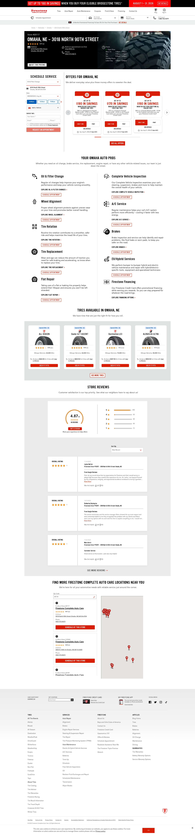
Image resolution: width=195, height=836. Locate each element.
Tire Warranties (33, 793)
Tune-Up (66, 759)
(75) (87, 347)
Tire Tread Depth (34, 804)
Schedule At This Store (75, 627)
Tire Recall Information (36, 801)
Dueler (30, 763)
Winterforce (32, 745)
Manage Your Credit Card (98, 702)
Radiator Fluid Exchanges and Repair (76, 774)
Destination (32, 733)
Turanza (30, 756)
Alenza (30, 722)
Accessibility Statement (77, 820)
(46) (43, 44)
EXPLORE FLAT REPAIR (49, 295)
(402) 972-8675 (70, 54)
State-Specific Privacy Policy (126, 820)
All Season (31, 730)
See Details (87, 128)
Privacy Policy (49, 820)
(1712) (122, 347)
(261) (51, 347)
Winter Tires (32, 812)
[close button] (192, 828)
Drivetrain (66, 763)
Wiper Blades (67, 786)
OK (148, 830)
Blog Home (136, 718)
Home (33, 27)
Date (27, 93)
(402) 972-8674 (60, 655)
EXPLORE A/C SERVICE (120, 219)
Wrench (100, 752)
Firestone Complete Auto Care (70, 608)
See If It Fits (44, 365)
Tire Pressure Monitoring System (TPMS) (77, 741)
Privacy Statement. (53, 125)
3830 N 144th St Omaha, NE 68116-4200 (69, 649)
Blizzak (30, 726)
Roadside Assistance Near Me (108, 745)
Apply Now (94, 700)
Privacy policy (100, 831)
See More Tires (97, 375)
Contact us (31, 699)
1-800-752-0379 (163, 19)
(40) (69, 645)
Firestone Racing (34, 797)
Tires (134, 722)
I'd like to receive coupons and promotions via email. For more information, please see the (45, 124)
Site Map (30, 820)
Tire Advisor (32, 789)
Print (93, 124)
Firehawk (31, 771)
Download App (129, 704)
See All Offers (117, 143)
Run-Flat (31, 767)
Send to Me (80, 124)
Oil (64, 771)
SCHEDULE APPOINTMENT (51, 195)
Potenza (30, 759)
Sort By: (113, 446)
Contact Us (101, 726)
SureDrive (31, 774)
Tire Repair (66, 737)
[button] (59, 11)
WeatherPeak (32, 737)
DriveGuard (32, 741)
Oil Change (136, 737)
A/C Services (67, 752)
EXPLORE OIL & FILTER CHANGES (53, 189)
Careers (66, 820)
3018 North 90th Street (61, 27)
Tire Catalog (32, 786)
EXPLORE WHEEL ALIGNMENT (52, 214)
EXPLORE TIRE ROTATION (50, 239)
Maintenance (137, 741)
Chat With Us (69, 49)
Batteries (66, 756)
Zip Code (56, 593)
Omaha (49, 27)
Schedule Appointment (106, 741)
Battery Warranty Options (141, 756)
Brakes (65, 726)
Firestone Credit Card (105, 730)
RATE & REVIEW (75, 429)
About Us (101, 718)
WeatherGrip (32, 748)
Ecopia (30, 752)
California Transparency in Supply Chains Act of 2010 (101, 820)
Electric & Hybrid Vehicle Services (75, 748)
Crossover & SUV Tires (36, 808)
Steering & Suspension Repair (73, 733)
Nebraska (41, 27)
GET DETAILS (123, 22)
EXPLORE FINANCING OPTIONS (123, 297)
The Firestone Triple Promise (108, 748)
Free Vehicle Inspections (71, 767)
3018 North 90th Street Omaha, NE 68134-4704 (71, 616)
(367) (158, 347)
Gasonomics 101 (103, 733)
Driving (135, 745)
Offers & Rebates (104, 737)
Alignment (66, 722)
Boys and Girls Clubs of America (109, 722)
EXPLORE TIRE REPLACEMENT (52, 267)
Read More (87, 481)
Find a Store (95, 595)
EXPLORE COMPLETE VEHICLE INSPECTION (127, 192)
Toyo (29, 778)
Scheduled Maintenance (71, 778)
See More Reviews (96, 570)
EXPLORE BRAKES (118, 247)
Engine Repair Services (71, 730)
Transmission (67, 782)
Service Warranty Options (141, 759)
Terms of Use (38, 820)
